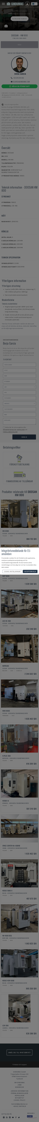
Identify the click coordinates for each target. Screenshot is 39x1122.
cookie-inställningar (12, 571)
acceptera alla (30, 571)
